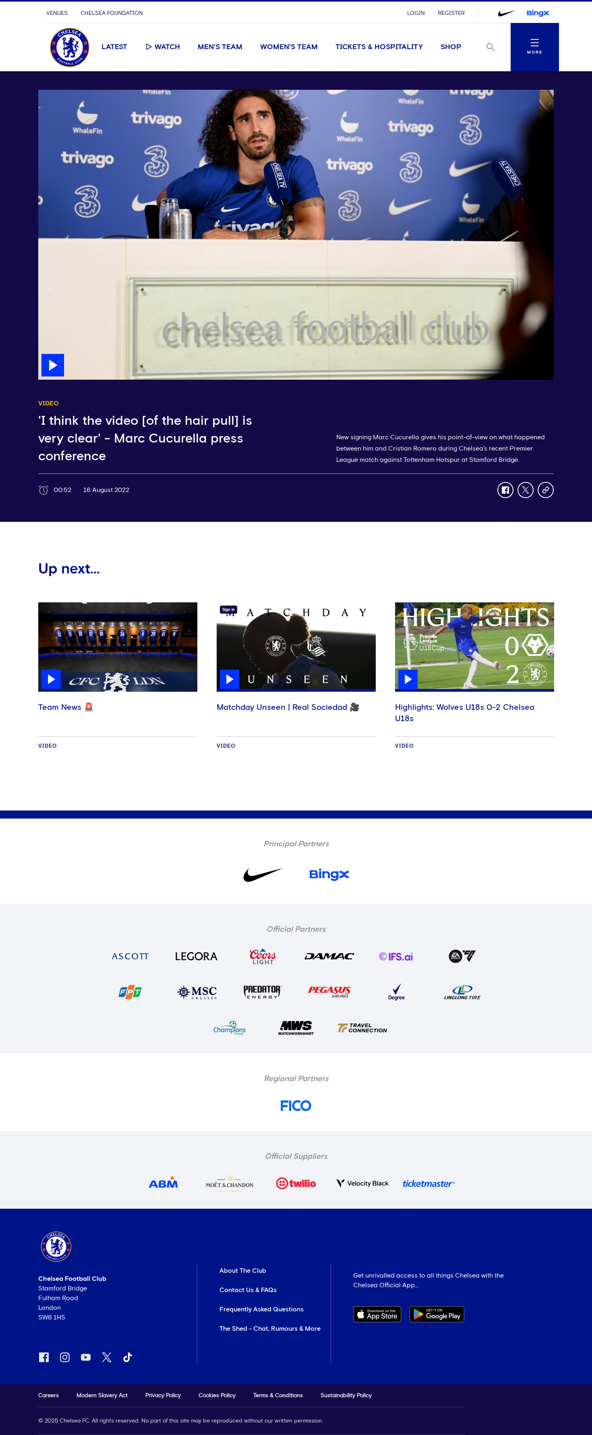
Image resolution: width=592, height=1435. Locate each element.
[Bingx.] (538, 13)
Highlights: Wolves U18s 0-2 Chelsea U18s (464, 713)
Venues (57, 13)
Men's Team (220, 47)
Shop (451, 47)
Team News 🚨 (66, 707)
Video (47, 746)
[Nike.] (506, 13)
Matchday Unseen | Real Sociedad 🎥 (288, 707)
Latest (114, 47)
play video (54, 94)
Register (451, 13)
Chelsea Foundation (112, 13)
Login (416, 13)
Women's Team (289, 47)
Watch (167, 47)
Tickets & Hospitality (379, 47)
